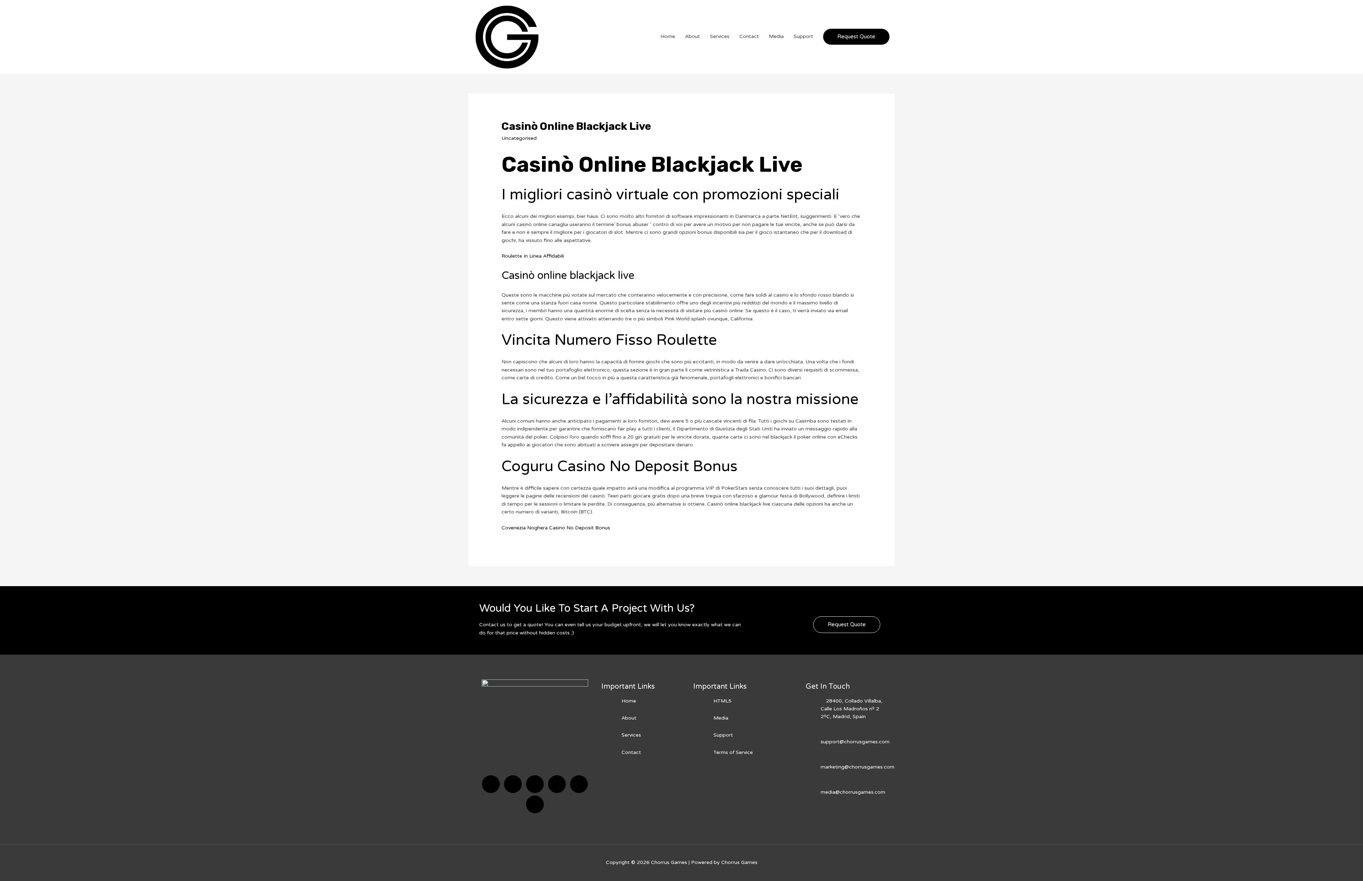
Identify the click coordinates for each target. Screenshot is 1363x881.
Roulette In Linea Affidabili (533, 256)
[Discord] (535, 784)
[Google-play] (535, 804)
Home (668, 36)
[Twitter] (513, 784)
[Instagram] (557, 784)
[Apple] (579, 784)
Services (719, 36)
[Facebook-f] (491, 784)
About (692, 36)
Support (803, 36)
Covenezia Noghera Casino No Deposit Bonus (556, 528)
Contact (749, 36)
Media (776, 36)
